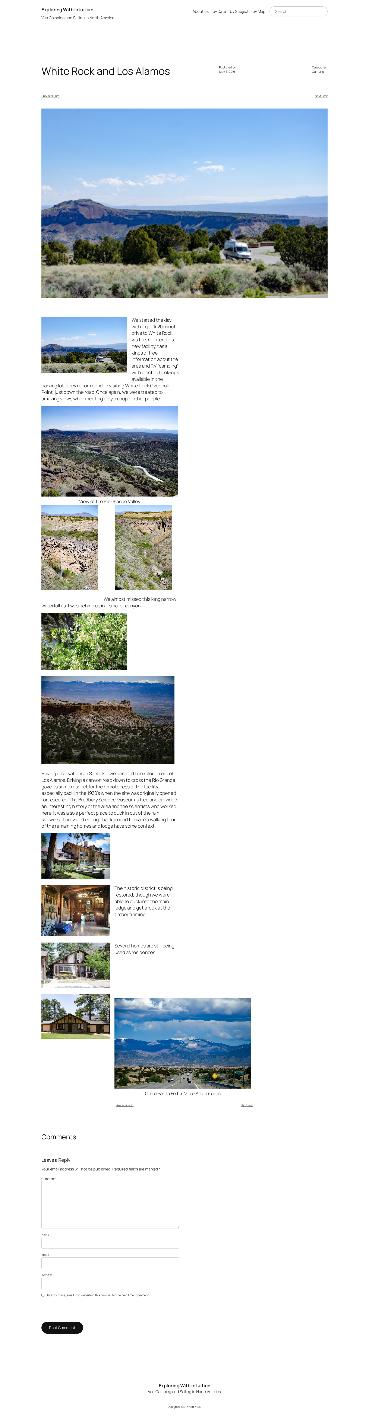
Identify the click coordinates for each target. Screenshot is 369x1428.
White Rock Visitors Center (152, 336)
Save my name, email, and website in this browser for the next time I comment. (97, 1295)
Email (45, 1255)
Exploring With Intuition (67, 9)
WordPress (194, 1407)
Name (45, 1234)
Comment (49, 1179)
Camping (318, 72)
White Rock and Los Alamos (105, 71)
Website (46, 1275)
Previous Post (50, 96)
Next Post (321, 96)
